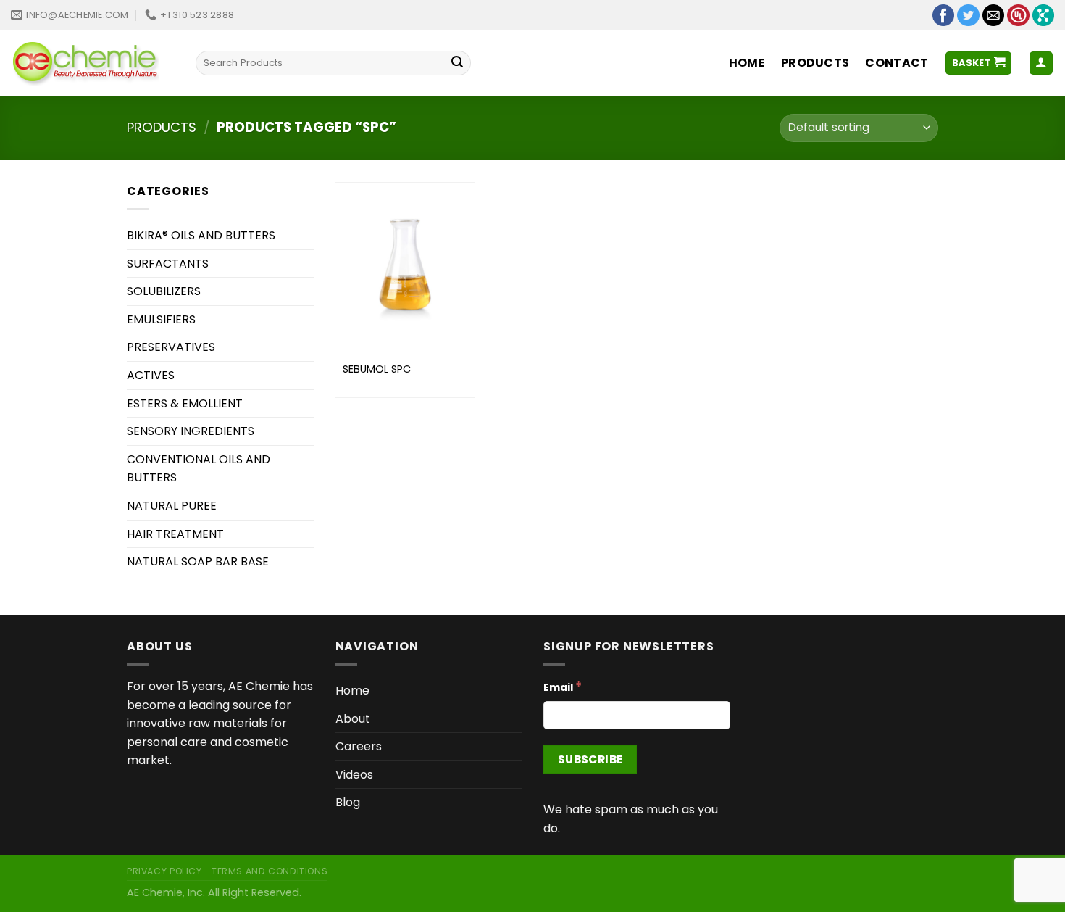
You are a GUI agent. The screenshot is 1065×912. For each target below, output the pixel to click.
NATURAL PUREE (172, 505)
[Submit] (457, 63)
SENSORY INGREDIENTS (190, 431)
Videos (354, 774)
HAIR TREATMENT (175, 534)
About (352, 718)
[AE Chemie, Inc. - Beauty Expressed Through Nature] (92, 63)
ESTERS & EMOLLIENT (185, 403)
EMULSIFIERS (161, 319)
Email (562, 686)
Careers (358, 746)
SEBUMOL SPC (377, 369)
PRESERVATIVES (171, 347)
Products (815, 62)
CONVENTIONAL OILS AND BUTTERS (198, 468)
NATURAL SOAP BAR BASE (198, 561)
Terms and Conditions (269, 871)
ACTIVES (151, 375)
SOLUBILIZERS (164, 291)
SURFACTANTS (168, 263)
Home (747, 62)
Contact (896, 62)
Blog (347, 802)
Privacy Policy (164, 871)
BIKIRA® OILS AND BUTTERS (201, 235)
